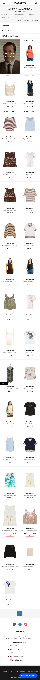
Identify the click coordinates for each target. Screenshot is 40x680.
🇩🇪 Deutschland (15, 649)
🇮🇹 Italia (12, 653)
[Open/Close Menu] (4, 3)
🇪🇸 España (13, 646)
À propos (4, 671)
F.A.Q (11, 671)
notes (31, 638)
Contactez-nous (20, 671)
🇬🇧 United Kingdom (17, 656)
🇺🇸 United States (16, 660)
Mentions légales (33, 671)
